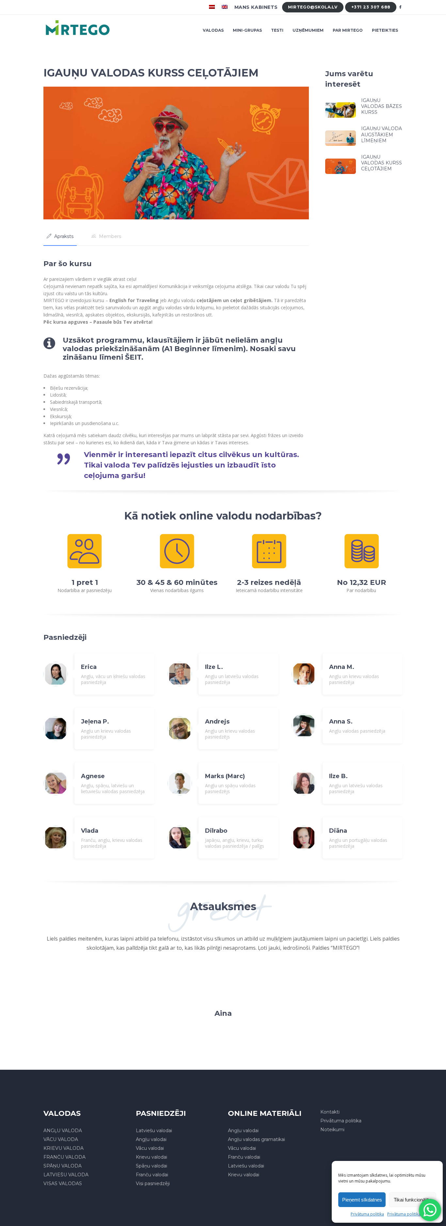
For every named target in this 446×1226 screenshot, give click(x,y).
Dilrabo (216, 830)
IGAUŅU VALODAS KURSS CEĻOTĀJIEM (381, 163)
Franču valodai (152, 1175)
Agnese (93, 776)
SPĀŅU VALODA (62, 1166)
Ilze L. (214, 667)
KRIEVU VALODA (63, 1148)
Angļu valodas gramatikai (256, 1139)
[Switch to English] (225, 7)
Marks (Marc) (225, 776)
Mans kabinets (256, 7)
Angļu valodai (151, 1139)
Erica (89, 667)
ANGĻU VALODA (62, 1130)
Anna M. (341, 667)
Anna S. (341, 721)
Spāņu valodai (151, 1166)
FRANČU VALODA (64, 1157)
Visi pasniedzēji (153, 1183)
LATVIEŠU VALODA (65, 1175)
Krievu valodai (151, 1157)
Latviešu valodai (154, 1130)
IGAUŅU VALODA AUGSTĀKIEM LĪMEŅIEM (381, 134)
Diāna (338, 830)
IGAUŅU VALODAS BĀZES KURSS (381, 106)
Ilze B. (338, 776)
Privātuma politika (367, 1214)
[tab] (60, 236)
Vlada (89, 830)
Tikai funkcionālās (413, 1199)
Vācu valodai (150, 1148)
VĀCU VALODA (60, 1139)
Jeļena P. (95, 721)
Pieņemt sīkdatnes (362, 1199)
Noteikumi (332, 1129)
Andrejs (217, 721)
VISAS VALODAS (62, 1183)
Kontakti (330, 1112)
